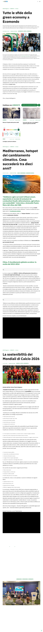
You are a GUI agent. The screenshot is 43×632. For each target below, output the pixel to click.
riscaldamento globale (15, 211)
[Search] (38, 1)
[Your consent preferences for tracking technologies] (41, 630)
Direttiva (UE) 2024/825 (21, 613)
